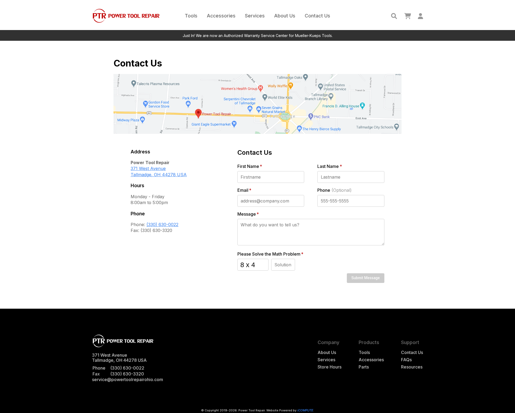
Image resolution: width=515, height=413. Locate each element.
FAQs (406, 359)
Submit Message (365, 278)
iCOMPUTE (305, 410)
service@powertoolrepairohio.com (127, 379)
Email (244, 190)
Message (248, 214)
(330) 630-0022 (162, 224)
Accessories (221, 16)
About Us (284, 16)
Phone (334, 190)
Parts (364, 367)
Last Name (329, 166)
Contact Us (317, 16)
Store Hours (329, 367)
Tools (191, 16)
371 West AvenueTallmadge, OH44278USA (159, 171)
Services (255, 16)
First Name (249, 166)
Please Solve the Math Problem (270, 254)
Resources (411, 367)
